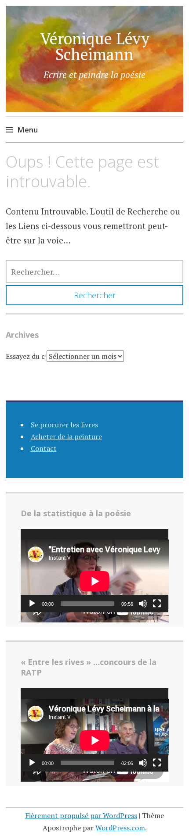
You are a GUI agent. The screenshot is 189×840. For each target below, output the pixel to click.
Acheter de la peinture (66, 436)
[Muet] (142, 603)
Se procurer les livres (64, 424)
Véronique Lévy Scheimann (94, 46)
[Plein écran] (157, 603)
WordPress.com (120, 828)
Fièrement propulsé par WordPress (81, 815)
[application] (95, 570)
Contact (44, 448)
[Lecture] (32, 603)
